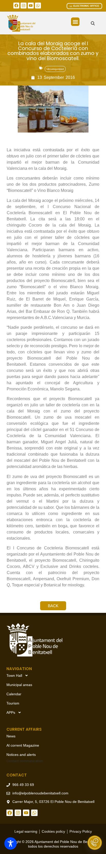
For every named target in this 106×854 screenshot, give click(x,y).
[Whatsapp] (38, 5)
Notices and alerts (21, 755)
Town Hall (14, 675)
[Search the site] (93, 23)
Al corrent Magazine (22, 745)
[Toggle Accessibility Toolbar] (10, 843)
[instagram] (23, 5)
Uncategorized (55, 69)
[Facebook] (16, 5)
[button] (75, 21)
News (10, 736)
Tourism (12, 703)
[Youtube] (31, 5)
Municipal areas (19, 685)
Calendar (13, 694)
